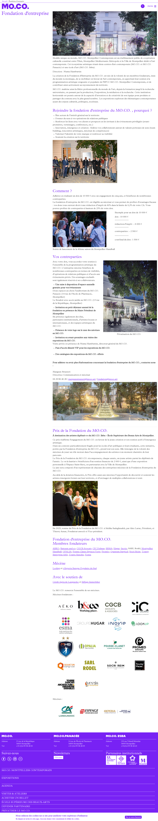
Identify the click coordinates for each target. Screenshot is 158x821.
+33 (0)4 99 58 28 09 (76, 746)
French (143, 6)
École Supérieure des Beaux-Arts (26, 802)
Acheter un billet (15, 798)
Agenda (7, 786)
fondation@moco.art (107, 379)
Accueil (4, 1)
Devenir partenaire (16, 807)
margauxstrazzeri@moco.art (82, 379)
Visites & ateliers (14, 794)
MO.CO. (15, 6)
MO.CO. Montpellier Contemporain (27, 770)
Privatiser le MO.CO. (16, 811)
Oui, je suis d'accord (133, 817)
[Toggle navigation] (155, 6)
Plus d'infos (83, 819)
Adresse (5, 741)
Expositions (10, 778)
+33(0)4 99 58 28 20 (129, 746)
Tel (3, 746)
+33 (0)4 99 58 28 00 (24, 746)
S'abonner (58, 758)
